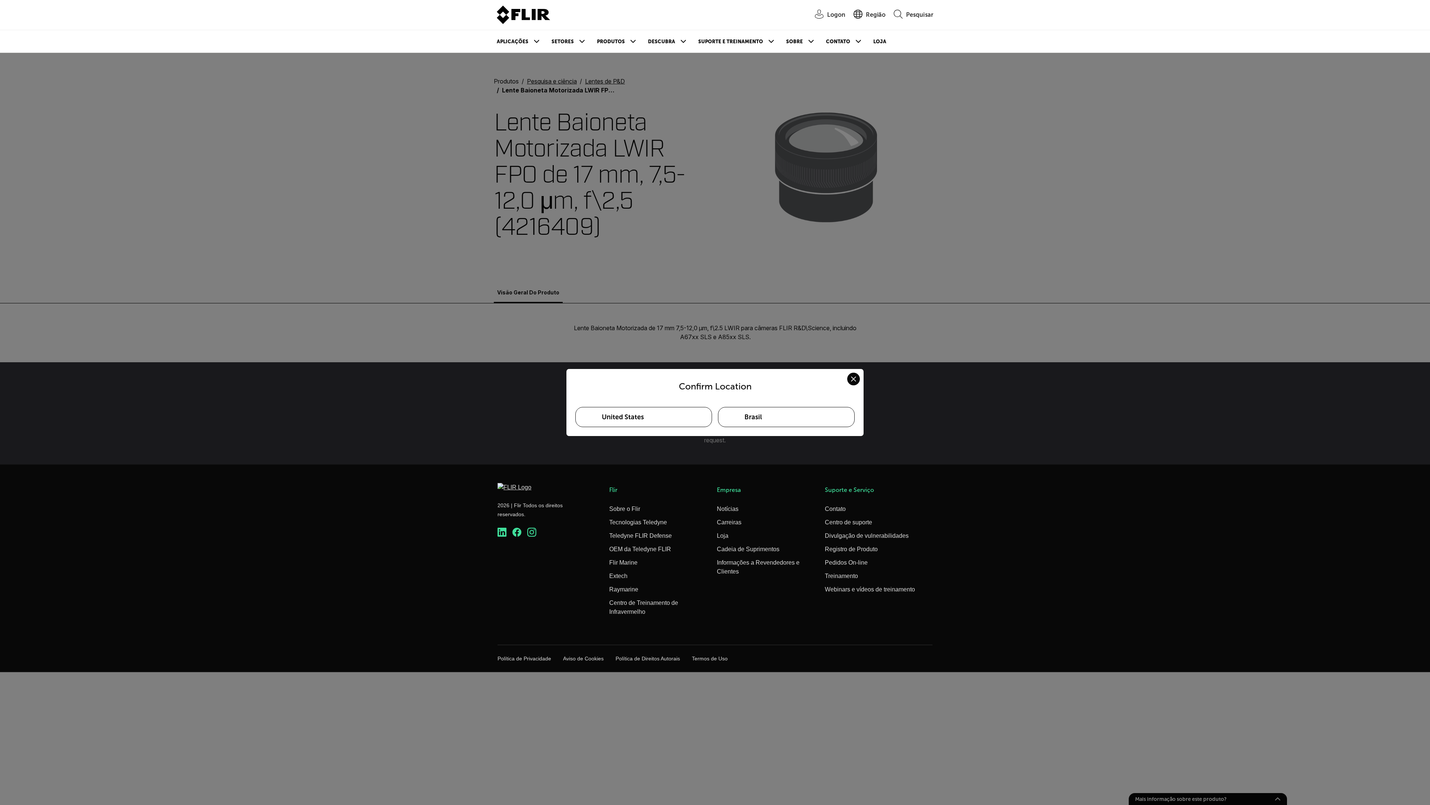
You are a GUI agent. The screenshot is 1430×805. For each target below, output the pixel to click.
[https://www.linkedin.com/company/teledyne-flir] (502, 532)
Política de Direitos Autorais (648, 659)
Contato (838, 41)
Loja (879, 41)
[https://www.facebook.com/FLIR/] (516, 532)
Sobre (794, 41)
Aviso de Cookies (583, 659)
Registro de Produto (851, 549)
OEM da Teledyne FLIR (640, 549)
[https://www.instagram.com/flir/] (531, 532)
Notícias (727, 509)
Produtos (611, 41)
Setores (563, 41)
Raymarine (623, 589)
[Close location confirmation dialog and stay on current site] (853, 379)
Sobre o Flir (624, 509)
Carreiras (729, 522)
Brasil (753, 417)
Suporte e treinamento (730, 41)
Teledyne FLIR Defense (640, 536)
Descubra (661, 41)
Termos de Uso (710, 659)
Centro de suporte (848, 522)
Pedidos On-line (846, 562)
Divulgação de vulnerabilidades (867, 536)
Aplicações (512, 41)
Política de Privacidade (524, 659)
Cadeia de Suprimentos (748, 549)
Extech (618, 576)
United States (623, 417)
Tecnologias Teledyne (638, 522)
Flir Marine (623, 562)
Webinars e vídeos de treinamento (870, 589)
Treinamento (841, 576)
